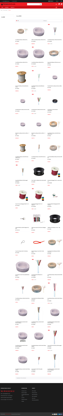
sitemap (22, 401)
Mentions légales (24, 392)
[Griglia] (16, 20)
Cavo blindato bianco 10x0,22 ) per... (21, 39)
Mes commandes (34, 396)
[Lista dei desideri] (58, 4)
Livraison (22, 397)
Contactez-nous (23, 390)
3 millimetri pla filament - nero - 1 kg (54, 227)
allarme (3, 17)
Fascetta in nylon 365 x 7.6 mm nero (21, 251)
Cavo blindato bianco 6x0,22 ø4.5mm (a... (39, 156)
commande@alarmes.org (5, 1)
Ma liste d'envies (34, 392)
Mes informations (34, 394)
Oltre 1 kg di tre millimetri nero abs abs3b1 (39, 180)
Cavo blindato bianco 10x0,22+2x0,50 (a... (55, 39)
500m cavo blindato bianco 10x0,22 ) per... (39, 39)
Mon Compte (34, 390)
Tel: (11, 1)
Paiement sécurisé (24, 399)
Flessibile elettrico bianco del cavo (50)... (22, 109)
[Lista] (18, 20)
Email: (1, 1)
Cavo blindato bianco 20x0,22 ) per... (21, 62)
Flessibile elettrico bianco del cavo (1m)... (39, 109)
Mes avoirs (33, 398)
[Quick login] (56, 4)
